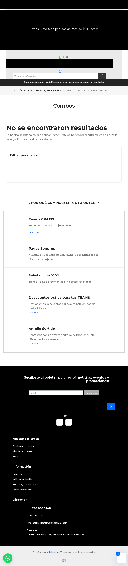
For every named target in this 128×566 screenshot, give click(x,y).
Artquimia (54, 552)
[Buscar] (102, 76)
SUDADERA (53, 90)
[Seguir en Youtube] (68, 422)
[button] (7, 558)
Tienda (16, 456)
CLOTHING (27, 90)
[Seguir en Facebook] (59, 422)
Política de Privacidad (23, 479)
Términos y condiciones (24, 484)
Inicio (16, 90)
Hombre (40, 90)
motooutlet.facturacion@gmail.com (47, 522)
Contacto (17, 474)
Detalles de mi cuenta (23, 446)
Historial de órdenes (22, 451)
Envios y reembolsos (22, 489)
